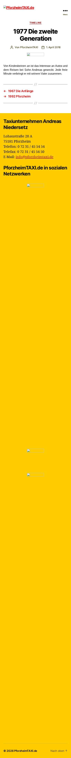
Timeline (35, 22)
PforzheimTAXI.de (25, 750)
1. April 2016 (53, 47)
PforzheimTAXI (29, 47)
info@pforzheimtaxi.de (34, 157)
